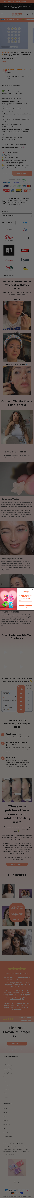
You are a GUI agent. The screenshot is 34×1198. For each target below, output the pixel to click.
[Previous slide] (3, 427)
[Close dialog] (32, 589)
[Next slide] (31, 427)
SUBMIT (25, 605)
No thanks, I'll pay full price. (25, 607)
